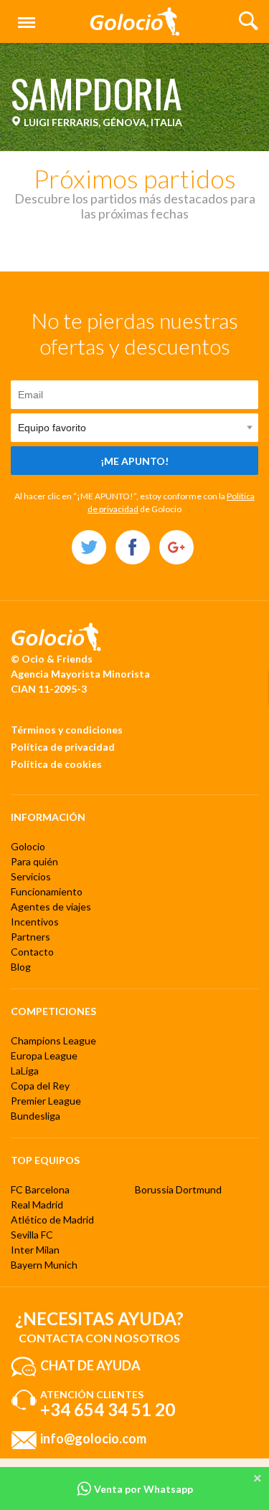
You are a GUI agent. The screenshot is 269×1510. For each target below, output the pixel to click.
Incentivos (35, 921)
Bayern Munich (44, 1265)
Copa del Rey (40, 1085)
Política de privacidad (63, 747)
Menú (24, 15)
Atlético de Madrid (52, 1219)
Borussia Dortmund (178, 1189)
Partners (30, 936)
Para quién (34, 861)
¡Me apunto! (134, 461)
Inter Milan (35, 1250)
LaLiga (25, 1070)
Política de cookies (56, 764)
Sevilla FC (32, 1234)
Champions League (53, 1040)
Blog (21, 967)
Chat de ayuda (90, 1365)
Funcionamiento (46, 891)
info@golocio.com (93, 1438)
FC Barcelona (40, 1189)
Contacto (32, 952)
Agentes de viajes (51, 906)
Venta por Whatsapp (142, 1489)
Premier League (46, 1101)
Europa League (44, 1055)
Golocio (28, 846)
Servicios (31, 876)
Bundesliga (35, 1116)
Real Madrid (37, 1204)
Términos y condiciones (67, 729)
